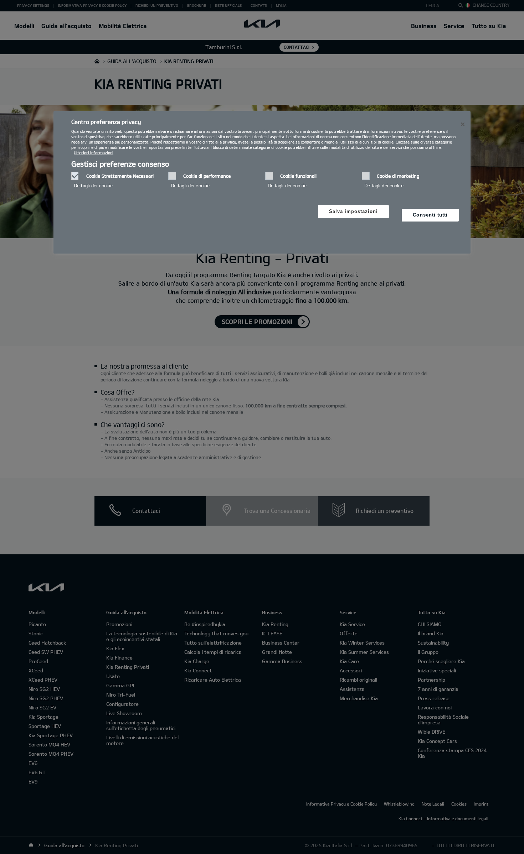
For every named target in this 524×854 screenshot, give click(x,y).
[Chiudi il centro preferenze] (463, 124)
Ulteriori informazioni (93, 152)
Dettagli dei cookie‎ (93, 185)
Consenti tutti (430, 215)
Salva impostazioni (353, 211)
